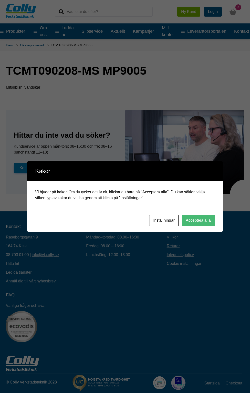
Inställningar (164, 220)
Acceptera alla (198, 220)
